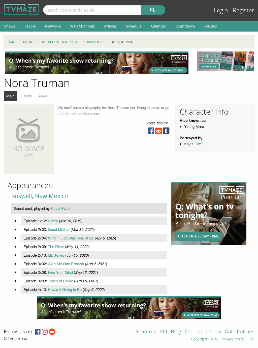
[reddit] (158, 132)
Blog (176, 332)
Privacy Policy (233, 339)
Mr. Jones (56, 255)
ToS (251, 339)
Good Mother (59, 229)
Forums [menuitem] (210, 26)
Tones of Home (60, 280)
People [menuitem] (30, 26)
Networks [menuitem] (53, 26)
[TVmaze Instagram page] (45, 332)
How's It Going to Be (65, 289)
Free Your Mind (60, 272)
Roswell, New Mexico (39, 196)
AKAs (43, 95)
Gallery (26, 95)
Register (243, 10)
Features (146, 332)
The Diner (56, 246)
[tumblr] (166, 132)
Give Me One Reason (66, 263)
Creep (53, 220)
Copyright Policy (204, 339)
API (163, 332)
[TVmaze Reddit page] (52, 332)
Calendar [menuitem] (158, 26)
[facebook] (151, 132)
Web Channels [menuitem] (82, 26)
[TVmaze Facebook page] (38, 332)
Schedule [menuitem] (134, 26)
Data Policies (239, 332)
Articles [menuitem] (110, 26)
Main (10, 95)
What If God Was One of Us (71, 237)
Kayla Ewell (193, 143)
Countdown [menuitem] (185, 26)
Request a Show (203, 332)
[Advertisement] (96, 62)
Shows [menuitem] (9, 26)
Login (221, 10)
